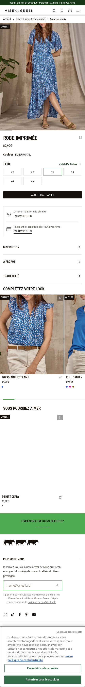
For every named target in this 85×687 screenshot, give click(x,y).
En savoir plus (23, 215)
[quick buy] (60, 378)
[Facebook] (19, 614)
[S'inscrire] (57, 585)
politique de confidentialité (42, 602)
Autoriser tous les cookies (42, 679)
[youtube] (34, 614)
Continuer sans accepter (69, 631)
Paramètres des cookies (42, 668)
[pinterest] (27, 614)
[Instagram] (5, 614)
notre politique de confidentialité (40, 658)
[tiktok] (12, 614)
